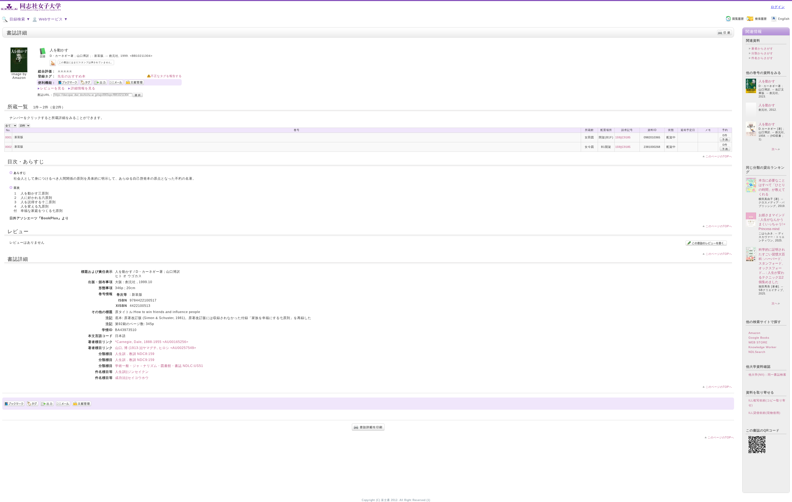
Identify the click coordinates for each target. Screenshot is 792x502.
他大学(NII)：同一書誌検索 (767, 374)
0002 (8, 146)
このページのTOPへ (719, 156)
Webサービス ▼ (53, 19)
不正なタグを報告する (166, 76)
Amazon (754, 333)
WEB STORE (757, 342)
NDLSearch (756, 352)
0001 (8, 137)
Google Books (758, 337)
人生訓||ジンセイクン (132, 372)
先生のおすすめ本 (72, 76)
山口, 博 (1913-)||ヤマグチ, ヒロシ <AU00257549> (155, 348)
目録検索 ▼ (19, 19)
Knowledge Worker (762, 347)
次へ (775, 149)
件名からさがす (762, 58)
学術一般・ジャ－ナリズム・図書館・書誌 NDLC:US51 (159, 366)
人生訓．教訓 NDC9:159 (134, 360)
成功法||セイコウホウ (132, 378)
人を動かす (767, 81)
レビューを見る (52, 88)
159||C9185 (623, 137)
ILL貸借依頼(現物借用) (764, 412)
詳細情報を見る (83, 88)
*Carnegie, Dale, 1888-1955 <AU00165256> (151, 342)
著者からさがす (762, 48)
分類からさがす (762, 53)
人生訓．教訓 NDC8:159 (134, 354)
